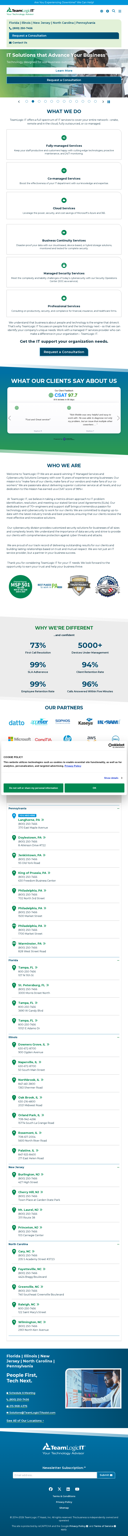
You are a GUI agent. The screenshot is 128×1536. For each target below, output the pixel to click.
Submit (104, 1475)
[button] (19, 102)
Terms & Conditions (64, 1496)
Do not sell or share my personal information (33, 787)
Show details (111, 778)
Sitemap (64, 1507)
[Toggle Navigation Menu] (119, 11)
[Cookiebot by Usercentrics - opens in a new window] (110, 745)
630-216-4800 (26, 1101)
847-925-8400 (27, 1154)
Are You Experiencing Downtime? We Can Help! (64, 2)
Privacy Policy (64, 1502)
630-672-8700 (27, 1048)
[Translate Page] (101, 11)
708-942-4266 (27, 1119)
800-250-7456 (27, 971)
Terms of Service (104, 1526)
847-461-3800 (26, 1083)
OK (94, 787)
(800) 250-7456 (22, 28)
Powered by (58, 439)
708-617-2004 (26, 1136)
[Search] (113, 11)
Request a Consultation (29, 35)
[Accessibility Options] (107, 11)
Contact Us (19, 42)
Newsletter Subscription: (63, 1468)
